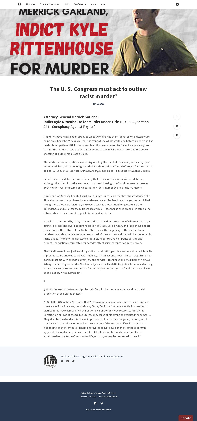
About (93, 4)
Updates (30, 4)
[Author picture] (50, 361)
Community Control (50, 4)
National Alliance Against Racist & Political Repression (92, 356)
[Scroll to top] (177, 116)
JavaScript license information (98, 410)
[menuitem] (19, 4)
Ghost (114, 397)
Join (67, 4)
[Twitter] (177, 126)
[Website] (62, 361)
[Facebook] (177, 135)
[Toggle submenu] (103, 4)
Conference (80, 4)
